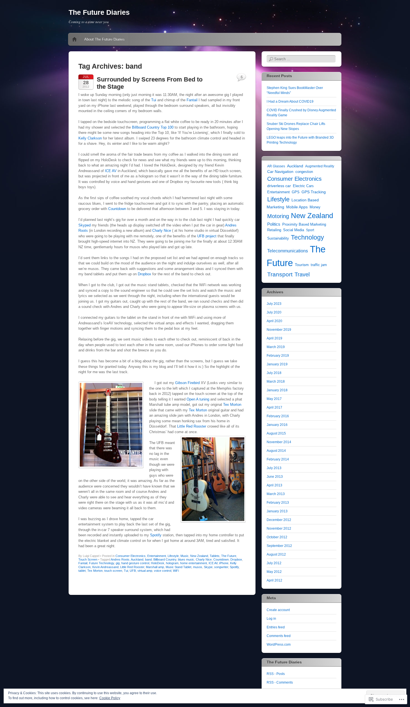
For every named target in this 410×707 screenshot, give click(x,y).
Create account (278, 610)
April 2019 (274, 338)
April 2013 (274, 485)
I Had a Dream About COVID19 (290, 101)
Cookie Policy (109, 698)
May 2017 (274, 399)
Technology (307, 237)
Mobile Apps (297, 207)
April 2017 (274, 407)
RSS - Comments (280, 682)
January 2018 (277, 390)
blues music (186, 559)
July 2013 (274, 468)
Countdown (117, 209)
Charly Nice (161, 230)
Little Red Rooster (191, 426)
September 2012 (279, 546)
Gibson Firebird (187, 383)
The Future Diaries (99, 12)
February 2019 (278, 356)
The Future (228, 556)
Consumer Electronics (130, 556)
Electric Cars (303, 186)
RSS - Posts (276, 674)
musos (197, 567)
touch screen (113, 570)
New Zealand (199, 556)
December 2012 (279, 520)
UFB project (206, 236)
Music (184, 556)
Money (315, 207)
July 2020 (274, 312)
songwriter (221, 567)
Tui (154, 100)
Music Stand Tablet (178, 567)
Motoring (278, 216)
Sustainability (278, 238)
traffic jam (319, 265)
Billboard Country (164, 559)
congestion (304, 172)
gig (118, 563)
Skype (208, 567)
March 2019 (276, 347)
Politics (273, 224)
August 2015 (276, 433)
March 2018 (276, 381)
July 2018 (274, 373)
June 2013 (275, 477)
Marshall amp (155, 567)
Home (74, 39)
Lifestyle (173, 556)
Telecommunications (287, 250)
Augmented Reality (319, 166)
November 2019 (279, 330)
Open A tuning (198, 399)
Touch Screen (87, 559)
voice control (162, 570)
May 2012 (274, 572)
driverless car (279, 186)
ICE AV (111, 171)
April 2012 (274, 580)
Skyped (84, 225)
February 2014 (278, 459)
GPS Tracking (314, 192)
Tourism (302, 265)
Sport (310, 230)
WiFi (176, 570)
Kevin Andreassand (105, 567)
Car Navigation (280, 172)
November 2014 (279, 442)
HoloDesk (157, 563)
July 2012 (274, 563)
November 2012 (279, 528)
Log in (271, 619)
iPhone (223, 563)
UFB (133, 570)
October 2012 (277, 537)
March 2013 (276, 494)
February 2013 (278, 503)
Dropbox (144, 274)
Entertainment (156, 556)
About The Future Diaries (104, 39)
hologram (172, 563)
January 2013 (277, 511)
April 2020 (274, 321)
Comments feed (279, 636)
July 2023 (274, 304)
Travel (302, 274)
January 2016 (277, 425)
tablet (82, 570)
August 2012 (276, 554)
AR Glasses (276, 166)
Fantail (192, 100)
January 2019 (277, 364)
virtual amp (145, 570)
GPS (296, 192)
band (148, 559)
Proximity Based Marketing (304, 224)
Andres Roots (120, 559)
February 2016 (278, 416)
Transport (280, 274)
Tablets (215, 556)
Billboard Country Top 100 (152, 127)
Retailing (274, 230)
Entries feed (276, 627)
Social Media (293, 230)
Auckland (137, 559)
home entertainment (193, 563)
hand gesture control (135, 563)
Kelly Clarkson (90, 138)
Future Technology (101, 563)
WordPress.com (279, 644)
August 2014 (276, 451)
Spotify (156, 535)
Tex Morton (232, 404)
